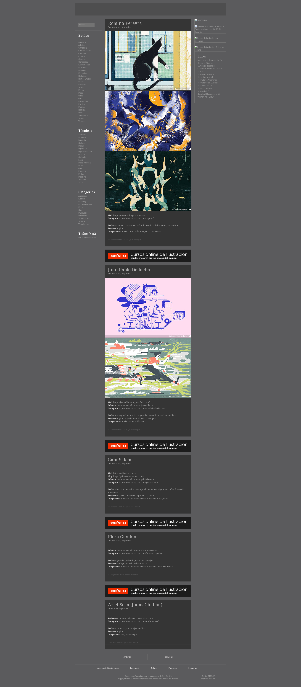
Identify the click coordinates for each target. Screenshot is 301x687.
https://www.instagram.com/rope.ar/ (136, 218)
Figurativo (82, 73)
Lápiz (80, 160)
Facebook (134, 668)
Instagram (193, 668)
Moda (80, 93)
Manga (81, 90)
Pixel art (81, 104)
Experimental (84, 65)
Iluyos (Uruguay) (205, 88)
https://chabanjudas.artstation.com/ (136, 618)
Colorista (82, 59)
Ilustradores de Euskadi (208, 83)
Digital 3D (82, 149)
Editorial (81, 199)
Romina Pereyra (125, 23)
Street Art (82, 221)
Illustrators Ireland (205, 77)
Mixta (80, 166)
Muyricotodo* (203, 91)
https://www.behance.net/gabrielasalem (135, 479)
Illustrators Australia (206, 74)
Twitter (154, 668)
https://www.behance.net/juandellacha (135, 405)
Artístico (81, 45)
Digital (81, 146)
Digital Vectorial (85, 151)
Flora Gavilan (122, 537)
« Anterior (126, 657)
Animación (82, 196)
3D (79, 39)
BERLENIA (213, 679)
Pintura (81, 174)
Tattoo (81, 118)
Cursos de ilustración (207, 66)
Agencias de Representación (210, 60)
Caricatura (82, 48)
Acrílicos (82, 135)
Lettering (82, 202)
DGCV (200, 71)
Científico (82, 53)
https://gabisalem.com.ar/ (125, 473)
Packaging (82, 213)
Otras (80, 96)
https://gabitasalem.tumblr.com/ (128, 476)
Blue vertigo (90, 678)
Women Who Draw (206, 97)
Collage (81, 56)
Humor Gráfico (84, 79)
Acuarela (82, 137)
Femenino (82, 70)
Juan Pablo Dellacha (129, 269)
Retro (80, 113)
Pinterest (173, 668)
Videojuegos (83, 224)
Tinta (80, 182)
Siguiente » (170, 657)
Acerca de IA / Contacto (108, 668)
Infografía (82, 84)
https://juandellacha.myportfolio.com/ (131, 402)
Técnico (81, 121)
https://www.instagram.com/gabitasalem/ (138, 482)
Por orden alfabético (87, 238)
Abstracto (82, 42)
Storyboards (83, 218)
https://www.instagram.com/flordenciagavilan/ (141, 553)
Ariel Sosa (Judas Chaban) (135, 604)
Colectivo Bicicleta (205, 63)
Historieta (82, 76)
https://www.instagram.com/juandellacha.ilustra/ (142, 408)
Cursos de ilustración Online (210, 69)
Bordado (82, 140)
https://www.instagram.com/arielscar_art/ (139, 621)
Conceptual (83, 62)
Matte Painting (84, 163)
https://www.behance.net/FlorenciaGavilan (137, 550)
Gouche (81, 154)
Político (81, 107)
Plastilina (82, 177)
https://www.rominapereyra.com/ (129, 215)
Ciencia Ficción (85, 51)
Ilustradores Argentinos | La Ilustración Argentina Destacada (96, 9)
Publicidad (82, 216)
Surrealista (83, 115)
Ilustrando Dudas (205, 86)
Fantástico (82, 68)
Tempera (82, 180)
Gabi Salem (119, 459)
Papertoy (82, 171)
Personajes (83, 101)
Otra (80, 168)
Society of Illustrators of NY (209, 94)
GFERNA (211, 676)
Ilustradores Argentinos (207, 80)
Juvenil (81, 87)
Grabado (82, 157)
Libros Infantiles (85, 204)
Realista (81, 110)
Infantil (81, 82)
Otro (80, 99)
